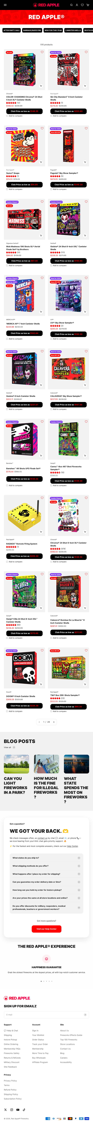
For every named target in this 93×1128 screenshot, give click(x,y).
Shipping (8, 1035)
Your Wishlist (38, 1035)
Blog (62, 1053)
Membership (37, 1049)
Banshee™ (9, 463)
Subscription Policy (13, 1099)
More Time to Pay (40, 1053)
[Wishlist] (82, 5)
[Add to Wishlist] (42, 52)
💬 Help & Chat (11, 1030)
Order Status (38, 1039)
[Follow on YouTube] (17, 1109)
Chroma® (9, 94)
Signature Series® (12, 243)
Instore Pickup (10, 1039)
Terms (6, 1085)
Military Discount (11, 1062)
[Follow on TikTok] (24, 1109)
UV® (51, 319)
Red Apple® (54, 94)
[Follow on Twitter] (5, 1109)
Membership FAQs (12, 1049)
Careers (63, 1058)
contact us (42, 838)
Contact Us (65, 1049)
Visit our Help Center (47, 929)
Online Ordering (11, 1044)
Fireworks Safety (11, 1053)
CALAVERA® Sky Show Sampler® (66, 396)
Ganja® (52, 463)
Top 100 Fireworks (68, 1039)
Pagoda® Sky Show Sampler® (64, 173)
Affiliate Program (40, 1062)
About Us (64, 1030)
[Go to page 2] (54, 722)
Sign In (35, 1030)
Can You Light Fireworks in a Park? (15, 785)
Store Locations (67, 1044)
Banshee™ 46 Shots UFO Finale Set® (23, 468)
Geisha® (53, 243)
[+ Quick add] (41, 86)
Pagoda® (53, 170)
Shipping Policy (11, 1094)
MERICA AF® (10, 319)
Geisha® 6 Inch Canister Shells (20, 396)
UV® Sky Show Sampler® (62, 323)
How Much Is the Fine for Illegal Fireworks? (46, 787)
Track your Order (40, 1044)
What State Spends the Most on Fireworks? (76, 790)
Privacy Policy (10, 1080)
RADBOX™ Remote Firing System (21, 544)
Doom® (8, 692)
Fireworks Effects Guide (71, 1035)
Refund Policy (10, 1089)
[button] (11, 103)
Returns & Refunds (12, 1058)
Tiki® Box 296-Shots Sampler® (65, 695)
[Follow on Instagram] (11, 1109)
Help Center (72, 846)
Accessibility (66, 1062)
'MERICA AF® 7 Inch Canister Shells (23, 323)
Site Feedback (10, 1067)
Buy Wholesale (39, 1058)
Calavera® (54, 393)
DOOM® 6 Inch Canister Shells (20, 696)
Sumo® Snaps (12, 173)
